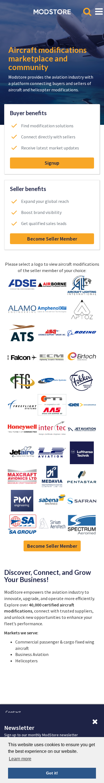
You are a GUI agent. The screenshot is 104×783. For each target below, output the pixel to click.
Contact (13, 712)
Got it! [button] (52, 773)
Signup (52, 163)
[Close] (94, 722)
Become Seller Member (52, 239)
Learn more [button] (20, 758)
